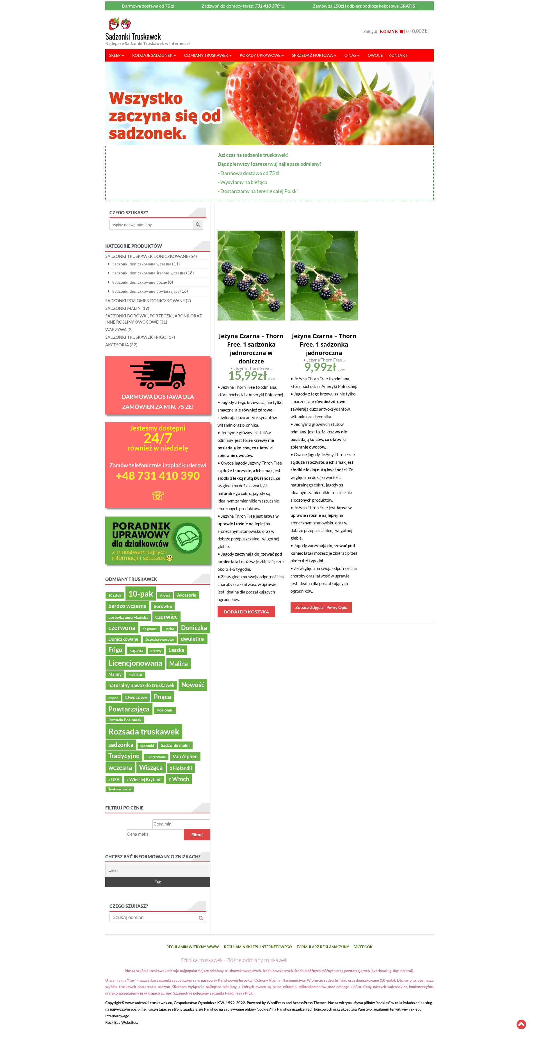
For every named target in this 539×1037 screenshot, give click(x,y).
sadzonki (147, 745)
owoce (113, 698)
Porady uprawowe (260, 55)
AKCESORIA (117, 344)
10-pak (140, 593)
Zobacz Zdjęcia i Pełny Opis (321, 607)
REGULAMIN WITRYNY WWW (192, 947)
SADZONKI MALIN (123, 308)
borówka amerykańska (128, 617)
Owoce (375, 55)
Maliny (115, 674)
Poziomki (165, 710)
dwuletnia (193, 638)
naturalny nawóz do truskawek (141, 685)
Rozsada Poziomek (124, 720)
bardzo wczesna (127, 605)
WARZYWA (116, 329)
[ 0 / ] (416, 31)
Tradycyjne (124, 755)
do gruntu (150, 629)
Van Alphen (185, 756)
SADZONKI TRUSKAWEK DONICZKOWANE (146, 256)
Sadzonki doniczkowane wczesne (141, 264)
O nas (350, 55)
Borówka (163, 606)
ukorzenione (156, 757)
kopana (136, 650)
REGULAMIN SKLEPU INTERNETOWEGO (258, 947)
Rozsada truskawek (143, 731)
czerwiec (166, 616)
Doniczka (194, 627)
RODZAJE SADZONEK (152, 55)
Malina (178, 663)
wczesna (120, 767)
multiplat (135, 674)
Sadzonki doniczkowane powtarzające (145, 291)
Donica (169, 629)
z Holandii (181, 768)
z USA (114, 779)
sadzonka (120, 744)
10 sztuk (114, 595)
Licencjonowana (135, 662)
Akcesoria (186, 594)
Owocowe (136, 697)
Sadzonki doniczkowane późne (139, 282)
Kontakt (398, 55)
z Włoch (178, 779)
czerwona (122, 627)
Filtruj (197, 835)
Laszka (176, 650)
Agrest (165, 595)
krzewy (155, 651)
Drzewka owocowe (159, 639)
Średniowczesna (119, 789)
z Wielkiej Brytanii (144, 779)
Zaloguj (370, 31)
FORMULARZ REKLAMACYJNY (323, 947)
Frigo (115, 649)
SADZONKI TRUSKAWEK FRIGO (135, 337)
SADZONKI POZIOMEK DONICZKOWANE (145, 300)
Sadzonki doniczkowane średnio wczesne (148, 273)
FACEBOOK (363, 947)
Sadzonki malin (175, 745)
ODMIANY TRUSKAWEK (206, 55)
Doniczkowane (123, 639)
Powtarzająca (129, 709)
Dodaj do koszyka (246, 611)
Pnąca (162, 697)
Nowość (192, 684)
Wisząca (151, 767)
